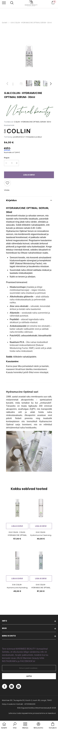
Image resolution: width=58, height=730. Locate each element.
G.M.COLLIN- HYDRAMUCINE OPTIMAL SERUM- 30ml (31, 22)
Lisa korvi (17, 526)
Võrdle (6, 190)
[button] (15, 725)
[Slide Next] (51, 84)
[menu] (4, 3)
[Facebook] (4, 686)
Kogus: (7, 157)
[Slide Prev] (7, 84)
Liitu (29, 676)
